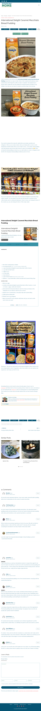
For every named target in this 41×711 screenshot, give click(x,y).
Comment (4, 664)
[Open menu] (39, 5)
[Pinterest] (6, 1)
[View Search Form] (39, 1)
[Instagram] (4, 1)
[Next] (38, 453)
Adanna (8, 642)
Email (16, 680)
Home (2, 15)
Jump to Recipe (17, 33)
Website (30, 680)
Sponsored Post (11, 17)
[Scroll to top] (39, 707)
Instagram (3, 387)
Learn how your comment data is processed (28, 690)
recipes (18, 399)
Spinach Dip (5, 461)
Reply (38, 493)
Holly (7, 574)
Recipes (5, 15)
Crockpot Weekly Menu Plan (7, 429)
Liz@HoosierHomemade (12, 532)
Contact (29, 704)
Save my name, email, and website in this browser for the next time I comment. (17, 683)
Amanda (8, 586)
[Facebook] (2, 1)
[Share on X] (23, 29)
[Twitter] (5, 404)
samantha (8, 557)
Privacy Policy (23, 704)
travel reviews (22, 399)
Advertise (16, 704)
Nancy (7, 518)
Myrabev (8, 493)
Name (3, 680)
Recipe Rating (4, 658)
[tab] (18, 466)
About (11, 704)
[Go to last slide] (2, 453)
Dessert (9, 15)
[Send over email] (32, 29)
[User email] (7, 404)
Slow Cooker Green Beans (34, 429)
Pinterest (14, 389)
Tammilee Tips (9, 602)
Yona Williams (9, 628)
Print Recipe (25, 33)
